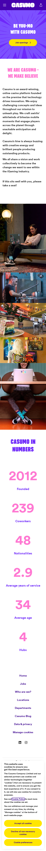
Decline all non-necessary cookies (23, 833)
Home (23, 675)
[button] (40, 5)
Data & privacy (23, 724)
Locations (23, 700)
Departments (23, 708)
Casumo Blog (23, 716)
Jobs (23, 684)
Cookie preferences (23, 842)
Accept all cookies (23, 823)
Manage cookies (23, 732)
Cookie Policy (18, 799)
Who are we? (23, 692)
